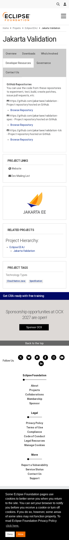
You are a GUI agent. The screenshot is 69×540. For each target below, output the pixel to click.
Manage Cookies (34, 445)
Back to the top (34, 343)
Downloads (28, 53)
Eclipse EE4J (31, 28)
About (34, 385)
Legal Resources (34, 440)
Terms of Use (34, 427)
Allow (20, 534)
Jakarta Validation (24, 250)
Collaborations (34, 394)
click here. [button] (12, 525)
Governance (44, 63)
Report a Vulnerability (34, 465)
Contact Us (12, 72)
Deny (10, 534)
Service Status (35, 469)
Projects (17, 28)
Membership (34, 398)
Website (16, 168)
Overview (11, 53)
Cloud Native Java (16, 281)
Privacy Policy (34, 423)
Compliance (34, 431)
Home (6, 28)
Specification (36, 281)
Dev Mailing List (20, 175)
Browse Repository (21, 110)
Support (35, 478)
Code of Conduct (34, 436)
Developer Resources (18, 63)
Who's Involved (49, 53)
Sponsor (34, 403)
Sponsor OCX (34, 327)
